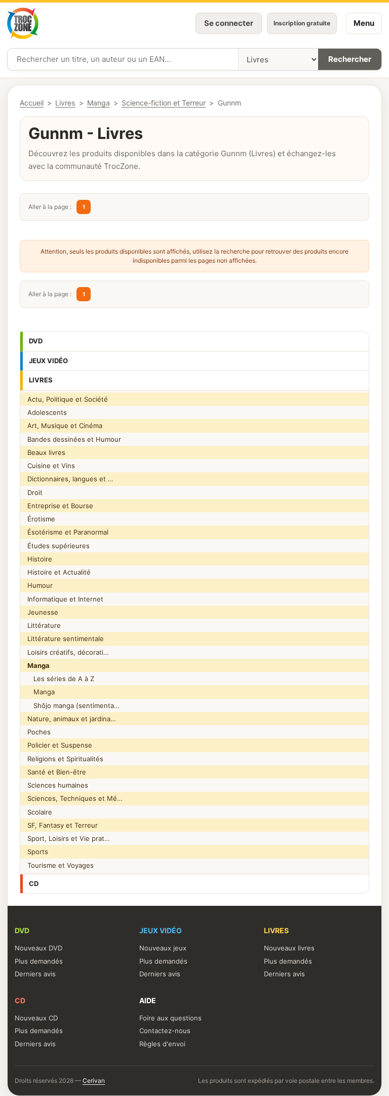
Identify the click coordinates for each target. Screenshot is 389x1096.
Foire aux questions (170, 1018)
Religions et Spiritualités (65, 759)
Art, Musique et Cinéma (64, 425)
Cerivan (94, 1080)
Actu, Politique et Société (67, 399)
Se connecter (228, 23)
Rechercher (349, 59)
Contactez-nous (164, 1031)
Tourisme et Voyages (60, 865)
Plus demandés (39, 961)
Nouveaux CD (36, 1018)
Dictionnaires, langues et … (70, 479)
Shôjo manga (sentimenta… (73, 705)
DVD (36, 341)
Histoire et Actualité (59, 572)
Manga (41, 692)
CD (33, 883)
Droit (35, 492)
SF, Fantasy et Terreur (62, 825)
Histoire (39, 559)
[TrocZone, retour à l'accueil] (22, 23)
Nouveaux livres (289, 948)
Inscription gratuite (302, 23)
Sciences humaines (57, 785)
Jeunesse (42, 612)
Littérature (44, 625)
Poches (39, 732)
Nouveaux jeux (162, 948)
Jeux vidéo (48, 361)
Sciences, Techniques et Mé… (75, 798)
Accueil (32, 102)
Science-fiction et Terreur (164, 102)
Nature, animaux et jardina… (71, 719)
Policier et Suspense (59, 745)
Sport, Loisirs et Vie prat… (68, 838)
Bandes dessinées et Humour (74, 439)
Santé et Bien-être (56, 772)
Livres (41, 380)
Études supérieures (58, 546)
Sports (37, 851)
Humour (40, 585)
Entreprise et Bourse (60, 506)
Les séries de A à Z (60, 679)
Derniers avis (35, 974)
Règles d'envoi (162, 1044)
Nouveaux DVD (38, 948)
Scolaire (39, 812)
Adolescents (47, 412)
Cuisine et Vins (51, 466)
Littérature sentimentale (65, 638)
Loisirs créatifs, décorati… (68, 652)
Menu (364, 23)
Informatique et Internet (65, 599)
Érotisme (41, 519)
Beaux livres (46, 452)
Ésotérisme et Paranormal (67, 532)
